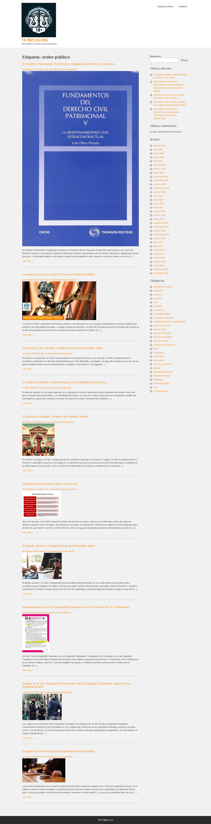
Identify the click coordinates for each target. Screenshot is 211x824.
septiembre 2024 (161, 234)
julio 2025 (158, 196)
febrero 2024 (160, 261)
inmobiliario (159, 360)
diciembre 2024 (161, 223)
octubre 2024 (160, 230)
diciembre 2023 (161, 269)
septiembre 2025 (161, 188)
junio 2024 (158, 246)
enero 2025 (159, 219)
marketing (158, 379)
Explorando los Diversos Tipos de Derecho (50, 483)
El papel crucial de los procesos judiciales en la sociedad (58, 751)
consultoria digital (162, 314)
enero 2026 (159, 172)
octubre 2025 (160, 184)
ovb (155, 387)
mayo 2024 (159, 250)
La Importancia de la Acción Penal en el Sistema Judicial (58, 274)
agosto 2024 (159, 238)
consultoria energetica (164, 317)
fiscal (156, 348)
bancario (158, 298)
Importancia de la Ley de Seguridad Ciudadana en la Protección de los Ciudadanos (75, 607)
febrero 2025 (160, 215)
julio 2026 (158, 149)
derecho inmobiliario (163, 337)
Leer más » (27, 261)
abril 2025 (158, 207)
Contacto (182, 6)
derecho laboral (161, 341)
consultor (158, 306)
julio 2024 (158, 242)
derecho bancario (162, 325)
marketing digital (161, 383)
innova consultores (163, 364)
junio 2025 (158, 199)
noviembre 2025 (161, 180)
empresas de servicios (164, 344)
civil (155, 302)
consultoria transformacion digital (169, 321)
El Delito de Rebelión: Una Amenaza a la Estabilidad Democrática (64, 382)
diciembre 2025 (161, 176)
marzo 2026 (159, 165)
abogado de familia (163, 287)
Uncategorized (69, 69)
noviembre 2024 (161, 227)
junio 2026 (158, 153)
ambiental (158, 290)
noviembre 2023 (161, 273)
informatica (159, 356)
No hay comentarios (51, 69)
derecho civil (159, 329)
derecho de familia (162, 333)
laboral (157, 368)
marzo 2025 (159, 211)
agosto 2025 (159, 192)
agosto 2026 (159, 145)
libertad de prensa (162, 375)
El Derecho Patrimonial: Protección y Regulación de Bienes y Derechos (68, 64)
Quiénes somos (166, 6)
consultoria (159, 310)
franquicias (159, 352)
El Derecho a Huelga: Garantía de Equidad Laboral (55, 416)
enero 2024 (159, 265)
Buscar (184, 60)
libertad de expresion (163, 372)
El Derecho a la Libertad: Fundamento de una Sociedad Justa (62, 348)
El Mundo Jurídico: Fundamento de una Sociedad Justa (58, 545)
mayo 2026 (159, 157)
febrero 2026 (160, 169)
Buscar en (155, 56)
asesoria (158, 294)
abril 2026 (158, 161)
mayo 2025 (159, 203)
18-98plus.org (35, 40)
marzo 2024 (159, 257)
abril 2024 (158, 254)
